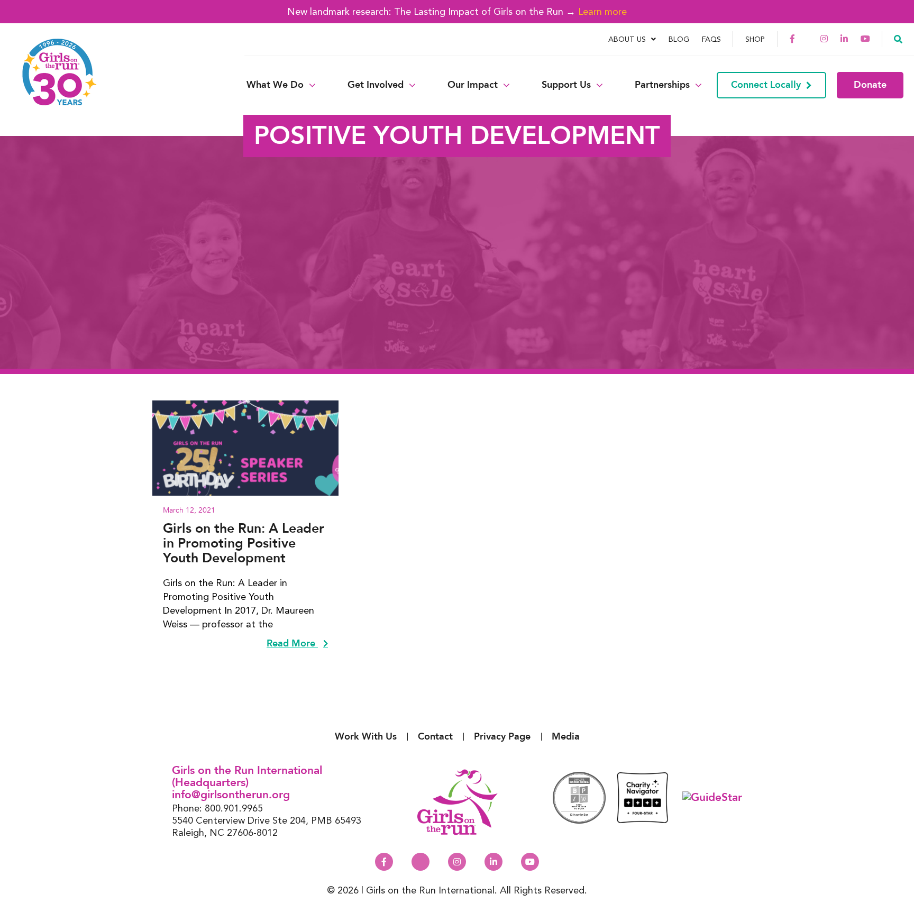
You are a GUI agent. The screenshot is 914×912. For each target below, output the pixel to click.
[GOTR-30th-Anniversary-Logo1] (53, 85)
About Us (627, 39)
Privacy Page (502, 736)
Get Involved (376, 85)
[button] (898, 38)
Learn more (602, 11)
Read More (292, 643)
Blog (679, 39)
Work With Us (366, 736)
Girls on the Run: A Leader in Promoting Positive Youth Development (243, 543)
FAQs (711, 39)
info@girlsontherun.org (231, 794)
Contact (435, 736)
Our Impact (472, 85)
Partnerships (662, 85)
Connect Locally (766, 85)
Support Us (566, 85)
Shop (755, 39)
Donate (870, 85)
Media (566, 736)
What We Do (275, 85)
